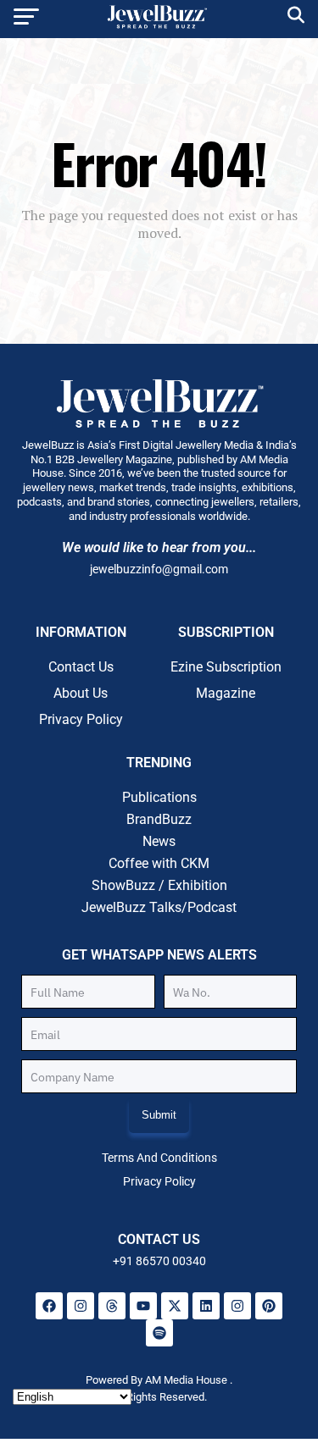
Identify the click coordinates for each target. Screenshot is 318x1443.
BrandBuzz (159, 819)
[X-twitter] (174, 1305)
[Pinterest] (268, 1305)
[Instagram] (80, 1305)
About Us (80, 693)
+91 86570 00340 (159, 1261)
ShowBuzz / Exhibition (159, 885)
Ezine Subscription (226, 667)
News (159, 841)
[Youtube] (143, 1305)
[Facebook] (49, 1305)
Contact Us (81, 667)
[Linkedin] (206, 1305)
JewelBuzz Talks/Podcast (159, 907)
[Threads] (112, 1305)
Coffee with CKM (159, 863)
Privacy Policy (81, 719)
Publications (159, 797)
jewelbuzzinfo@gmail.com (159, 569)
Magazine (225, 693)
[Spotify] (159, 1332)
